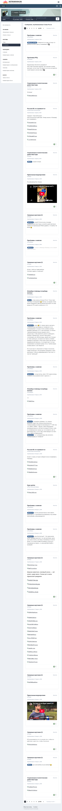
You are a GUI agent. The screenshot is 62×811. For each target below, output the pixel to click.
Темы (4, 42)
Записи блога (6, 77)
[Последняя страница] (43, 28)
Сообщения (5, 45)
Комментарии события (8, 55)
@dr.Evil (30, 421)
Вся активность (6, 25)
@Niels (29, 161)
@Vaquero (30, 536)
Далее (39, 28)
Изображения (6, 62)
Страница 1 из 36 (50, 28)
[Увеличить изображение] (48, 44)
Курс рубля (31, 485)
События (5, 52)
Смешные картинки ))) (35, 215)
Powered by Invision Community (31, 808)
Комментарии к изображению (10, 64)
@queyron (30, 222)
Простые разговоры (33, 487)
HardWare (30, 37)
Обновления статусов (8, 32)
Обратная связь (27, 807)
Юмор (29, 86)
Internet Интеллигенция (34, 110)
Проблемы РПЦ (32, 57)
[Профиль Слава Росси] (57, 18)
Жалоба (55, 35)
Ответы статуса (7, 35)
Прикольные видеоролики (36, 175)
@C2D (29, 300)
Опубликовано (34, 39)
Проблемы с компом (34, 35)
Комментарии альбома (8, 70)
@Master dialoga (32, 42)
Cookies (35, 807)
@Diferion (30, 247)
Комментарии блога (8, 80)
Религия (30, 59)
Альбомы (5, 67)
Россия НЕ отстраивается (36, 108)
